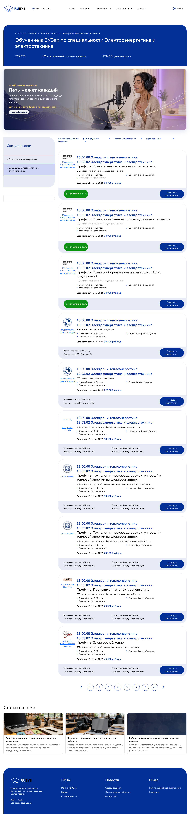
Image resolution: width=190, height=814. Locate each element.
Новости (112, 780)
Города (64, 792)
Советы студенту (113, 787)
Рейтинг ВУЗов (69, 787)
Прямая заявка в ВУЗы (76, 193)
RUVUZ (18, 33)
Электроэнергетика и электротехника (81, 33)
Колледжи (85, 8)
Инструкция (111, 796)
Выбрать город (43, 8)
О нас (140, 8)
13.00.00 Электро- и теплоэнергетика (107, 157)
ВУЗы (72, 8)
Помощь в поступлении (171, 194)
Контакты (154, 792)
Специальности (103, 8)
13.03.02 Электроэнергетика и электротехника (24, 169)
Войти (180, 8)
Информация (122, 8)
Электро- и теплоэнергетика (42, 33)
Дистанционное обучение (118, 792)
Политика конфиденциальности (165, 787)
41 (154, 687)
